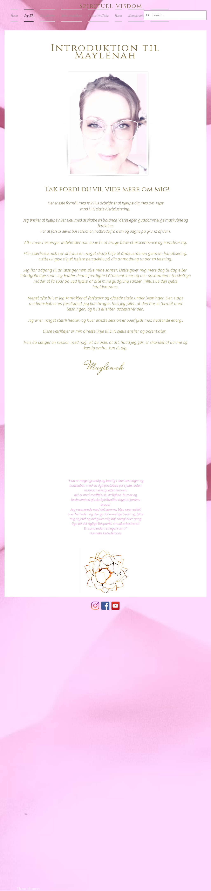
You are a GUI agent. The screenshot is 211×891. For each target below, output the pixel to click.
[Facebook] (105, 606)
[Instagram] (95, 606)
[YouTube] (115, 606)
